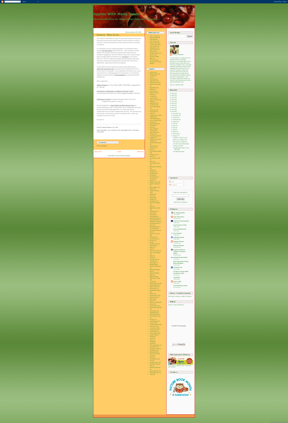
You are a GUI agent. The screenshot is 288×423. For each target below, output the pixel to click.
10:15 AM (115, 127)
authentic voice (154, 82)
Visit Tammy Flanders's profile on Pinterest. (180, 296)
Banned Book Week (155, 84)
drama (151, 127)
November (176, 115)
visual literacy (153, 359)
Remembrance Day (155, 316)
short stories (153, 326)
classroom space (154, 99)
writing (151, 374)
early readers (153, 132)
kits (151, 242)
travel (151, 357)
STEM (151, 343)
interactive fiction (154, 218)
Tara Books (153, 347)
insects (152, 213)
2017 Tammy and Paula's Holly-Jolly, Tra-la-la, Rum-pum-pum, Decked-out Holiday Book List (155, 44)
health (151, 189)
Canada (152, 96)
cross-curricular (112, 130)
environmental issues (155, 142)
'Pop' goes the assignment (180, 141)
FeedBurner (184, 202)
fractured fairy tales (155, 158)
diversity (152, 125)
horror (151, 196)
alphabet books (154, 74)
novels (118, 130)
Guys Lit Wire (177, 281)
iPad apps (152, 237)
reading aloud (153, 312)
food (151, 156)
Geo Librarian (177, 233)
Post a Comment (102, 146)
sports (151, 340)
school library (153, 321)
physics (152, 293)
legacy (151, 247)
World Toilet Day (154, 371)
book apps (152, 91)
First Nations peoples (155, 151)
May (174, 127)
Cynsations (176, 277)
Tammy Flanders (178, 54)
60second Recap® (178, 245)
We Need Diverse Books (180, 257)
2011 (172, 109)
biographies (104, 130)
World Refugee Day (155, 367)
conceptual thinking (155, 106)
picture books (153, 295)
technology (153, 350)
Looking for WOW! (178, 145)
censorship (153, 98)
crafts (151, 113)
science (152, 323)
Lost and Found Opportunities (181, 143)
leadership (152, 245)
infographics (153, 211)
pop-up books (153, 305)
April (174, 129)
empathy (152, 137)
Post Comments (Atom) (123, 156)
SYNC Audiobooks (155, 345)
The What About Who (178, 151)
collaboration (153, 103)
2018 (172, 95)
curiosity (152, 122)
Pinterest (152, 299)
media (151, 257)
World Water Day (154, 372)
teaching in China (154, 348)
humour (152, 197)
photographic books (126, 130)
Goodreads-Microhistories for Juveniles (154, 177)
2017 (172, 97)
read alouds (153, 311)
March (174, 131)
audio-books (153, 80)
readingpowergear (178, 237)
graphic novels (154, 182)
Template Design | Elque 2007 (279, 422)
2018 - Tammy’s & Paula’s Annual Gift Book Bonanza (155, 37)
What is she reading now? (180, 139)
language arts (153, 244)
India (151, 206)
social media (153, 331)
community (153, 104)
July (174, 123)
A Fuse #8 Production (179, 229)
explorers (152, 147)
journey (152, 240)
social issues (153, 328)
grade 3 (152, 180)
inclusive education (155, 202)
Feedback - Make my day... (108, 35)
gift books (152, 172)
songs (151, 338)
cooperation (153, 111)
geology (152, 170)
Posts (172, 181)
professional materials (156, 307)
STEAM (152, 341)
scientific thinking (154, 324)
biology (152, 89)
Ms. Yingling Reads (179, 212)
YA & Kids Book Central (180, 285)
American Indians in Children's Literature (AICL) (179, 251)
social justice (135, 130)
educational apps (154, 135)
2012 (172, 107)
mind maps (153, 262)
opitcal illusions (154, 285)
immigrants (153, 201)
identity (152, 199)
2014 (172, 103)
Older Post (140, 151)
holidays (152, 194)
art (150, 77)
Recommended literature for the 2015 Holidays (155, 61)
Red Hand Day (154, 314)
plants (151, 300)
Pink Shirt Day (154, 297)
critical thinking (154, 118)
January (175, 135)
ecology (152, 134)
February (175, 133)
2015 (172, 101)
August (175, 121)
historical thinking (154, 190)
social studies (100, 132)
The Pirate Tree (177, 267)
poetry (151, 304)
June (174, 125)
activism (152, 72)
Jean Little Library (178, 216)
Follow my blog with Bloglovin (176, 304)
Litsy (151, 249)
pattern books (153, 286)
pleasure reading (154, 302)
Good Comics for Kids (180, 225)
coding (151, 101)
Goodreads (153, 173)
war (151, 360)
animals (152, 75)
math (151, 256)
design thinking (154, 123)
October (175, 117)
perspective (153, 288)
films (151, 149)
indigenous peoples (155, 208)
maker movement (154, 250)
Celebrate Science (178, 241)
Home (119, 151)
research (152, 319)
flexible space (153, 154)
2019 (172, 93)
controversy (153, 110)
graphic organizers (155, 183)
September (176, 119)
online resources (154, 283)
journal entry (153, 238)
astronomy (153, 79)
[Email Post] (118, 127)
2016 (172, 99)
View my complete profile (176, 84)
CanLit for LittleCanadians (181, 221)
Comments (174, 185)
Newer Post (98, 151)
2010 (172, 111)
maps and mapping (155, 252)
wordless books (154, 362)
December (176, 113)
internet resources (155, 233)
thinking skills (153, 352)
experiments (153, 146)
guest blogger (153, 187)
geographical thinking (155, 166)
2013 (172, 105)
